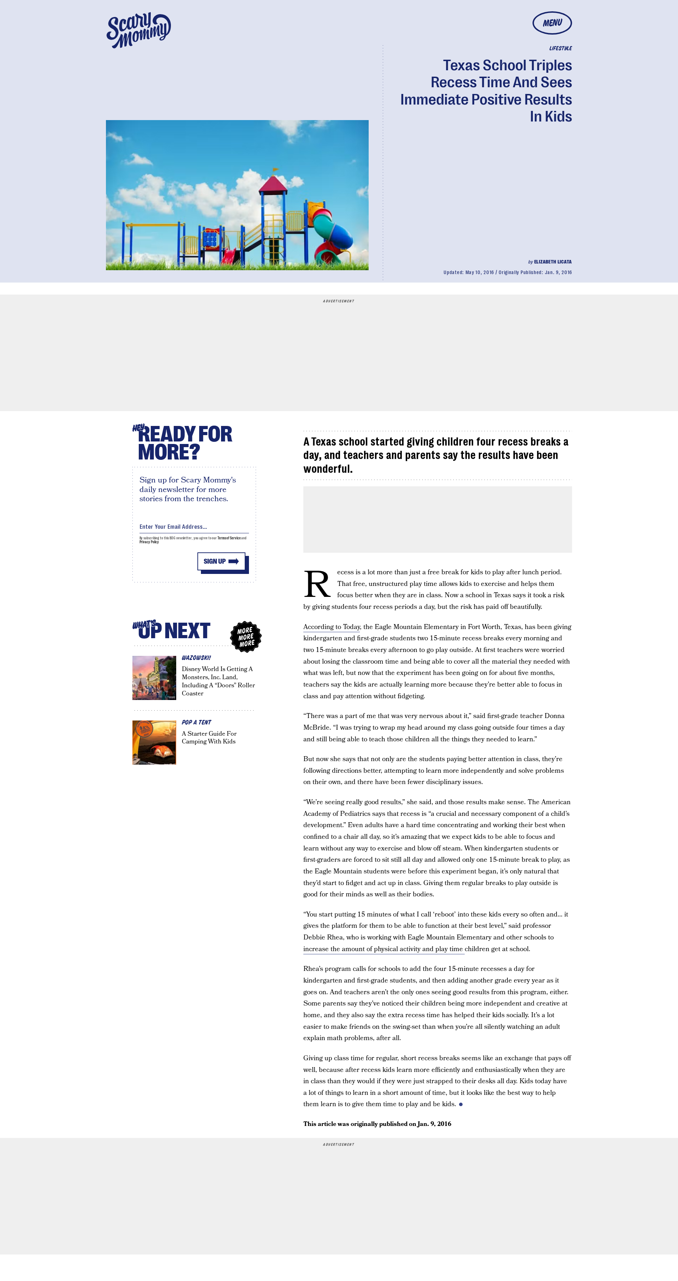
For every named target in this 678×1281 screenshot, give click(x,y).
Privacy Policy (149, 542)
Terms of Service (229, 538)
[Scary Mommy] (139, 30)
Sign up (215, 561)
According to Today (331, 627)
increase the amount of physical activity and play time (384, 949)
